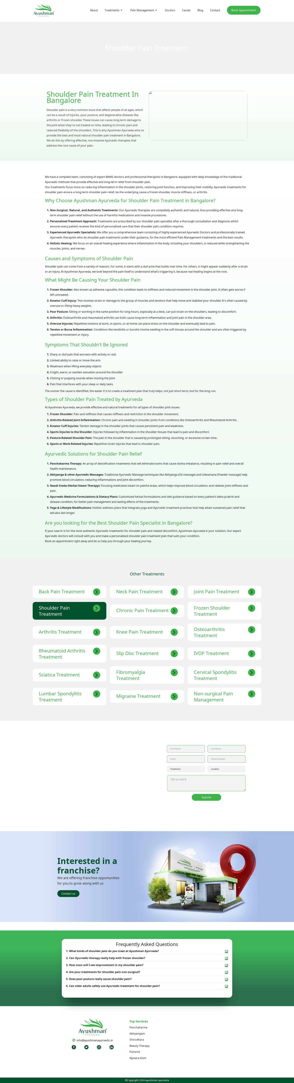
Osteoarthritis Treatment (209, 632)
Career (186, 10)
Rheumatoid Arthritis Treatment (62, 653)
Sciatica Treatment (59, 674)
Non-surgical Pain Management (213, 696)
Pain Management (142, 10)
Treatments (112, 10)
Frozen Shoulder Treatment (212, 611)
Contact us (68, 893)
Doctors (170, 10)
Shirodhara (136, 1040)
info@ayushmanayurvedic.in (95, 1040)
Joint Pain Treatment (216, 591)
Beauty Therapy (139, 1046)
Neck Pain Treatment (139, 591)
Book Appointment (243, 10)
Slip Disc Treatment (137, 653)
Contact (215, 10)
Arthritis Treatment (60, 631)
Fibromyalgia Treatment (130, 675)
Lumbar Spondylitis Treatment (60, 696)
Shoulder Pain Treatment (54, 611)
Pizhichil (134, 1052)
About (94, 10)
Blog (200, 10)
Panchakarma (138, 1027)
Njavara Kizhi (137, 1058)
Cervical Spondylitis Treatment (215, 675)
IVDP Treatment (211, 653)
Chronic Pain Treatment (142, 610)
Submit (206, 797)
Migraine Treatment (138, 696)
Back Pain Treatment (62, 591)
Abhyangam (137, 1033)
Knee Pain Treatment (139, 631)
